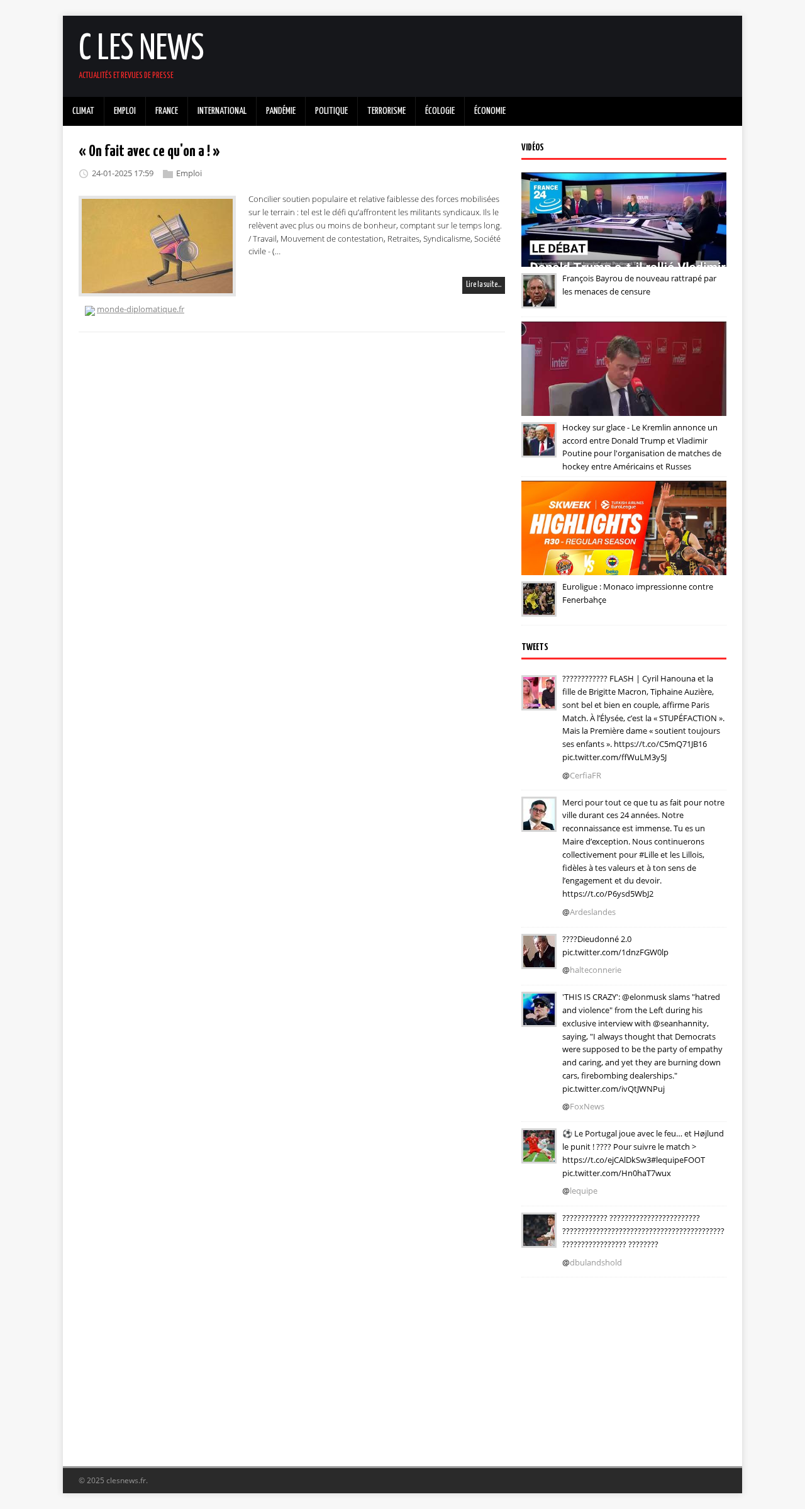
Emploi (189, 173)
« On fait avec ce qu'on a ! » (149, 151)
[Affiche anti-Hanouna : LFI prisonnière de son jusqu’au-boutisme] (539, 960)
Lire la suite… (483, 285)
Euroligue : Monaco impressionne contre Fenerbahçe (637, 593)
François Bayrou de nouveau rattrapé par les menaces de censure (639, 284)
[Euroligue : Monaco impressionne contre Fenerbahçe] (539, 608)
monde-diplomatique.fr (140, 309)
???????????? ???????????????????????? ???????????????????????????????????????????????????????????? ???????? (643, 1231)
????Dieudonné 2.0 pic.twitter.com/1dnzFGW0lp (615, 945)
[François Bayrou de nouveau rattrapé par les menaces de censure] (539, 299)
